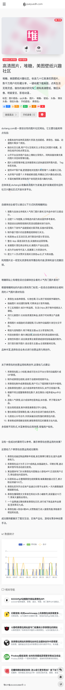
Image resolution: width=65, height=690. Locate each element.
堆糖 (39, 98)
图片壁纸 (22, 60)
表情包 (35, 101)
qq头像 (23, 98)
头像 (53, 98)
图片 (31, 98)
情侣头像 (14, 101)
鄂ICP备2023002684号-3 (15, 685)
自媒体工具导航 (9, 60)
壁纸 (46, 98)
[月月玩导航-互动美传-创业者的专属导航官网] (32, 4)
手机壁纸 (25, 101)
